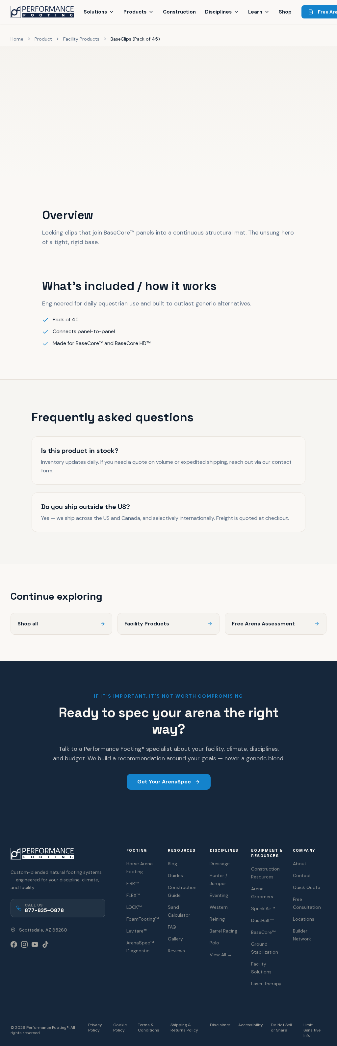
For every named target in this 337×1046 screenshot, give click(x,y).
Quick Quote (306, 887)
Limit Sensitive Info (312, 1030)
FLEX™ (133, 895)
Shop (285, 12)
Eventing (219, 895)
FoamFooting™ (142, 919)
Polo (214, 943)
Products (134, 12)
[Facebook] (14, 944)
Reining (217, 919)
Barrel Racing (223, 931)
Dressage (220, 864)
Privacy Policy (95, 1027)
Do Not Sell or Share (281, 1027)
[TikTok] (45, 944)
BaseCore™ (263, 932)
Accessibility (250, 1025)
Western (219, 907)
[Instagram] (24, 944)
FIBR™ (132, 883)
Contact (302, 875)
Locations (303, 919)
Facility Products (81, 39)
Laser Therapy (266, 984)
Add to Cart (32, 147)
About (299, 864)
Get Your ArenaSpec (164, 781)
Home (17, 39)
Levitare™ (136, 931)
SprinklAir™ (263, 908)
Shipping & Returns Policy (184, 1027)
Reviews (176, 951)
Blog (172, 864)
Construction (179, 12)
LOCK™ (134, 907)
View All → (221, 955)
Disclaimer (220, 1025)
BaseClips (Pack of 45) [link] (135, 39)
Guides (175, 875)
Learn (255, 12)
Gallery (175, 939)
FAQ (172, 927)
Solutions (95, 12)
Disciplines (218, 12)
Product (43, 39)
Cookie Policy (120, 1027)
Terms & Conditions (148, 1027)
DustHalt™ (262, 920)
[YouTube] (35, 944)
